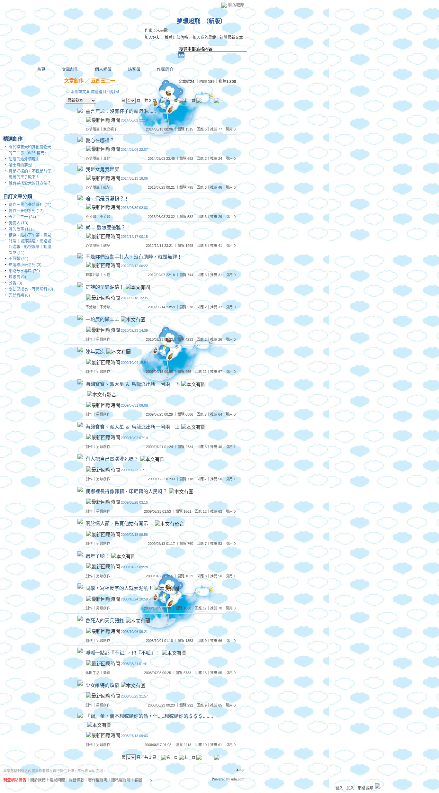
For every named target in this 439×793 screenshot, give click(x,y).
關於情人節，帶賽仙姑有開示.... (119, 524)
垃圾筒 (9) (17, 277)
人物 (106, 275)
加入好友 (152, 37)
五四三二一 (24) (22, 217)
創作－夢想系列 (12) (26, 211)
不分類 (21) (18, 259)
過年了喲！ (97, 556)
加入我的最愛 (204, 37)
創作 (89, 339)
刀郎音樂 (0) (19, 295)
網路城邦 (236, 4)
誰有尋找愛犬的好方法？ (30, 183)
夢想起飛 (188, 21)
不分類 (90, 217)
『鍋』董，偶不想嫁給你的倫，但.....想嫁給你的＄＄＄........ (149, 716)
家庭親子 (110, 129)
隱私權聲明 (120, 780)
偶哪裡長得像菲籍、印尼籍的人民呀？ (126, 491)
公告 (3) (15, 283)
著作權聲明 (97, 780)
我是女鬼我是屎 (102, 169)
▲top (240, 769)
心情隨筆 (92, 129)
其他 (106, 158)
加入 (350, 788)
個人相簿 (103, 69)
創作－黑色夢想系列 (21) (30, 205)
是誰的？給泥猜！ (104, 287)
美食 (106, 673)
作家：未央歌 (156, 30)
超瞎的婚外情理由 (24, 159)
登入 (339, 788)
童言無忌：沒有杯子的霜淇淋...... (120, 111)
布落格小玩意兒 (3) (25, 265)
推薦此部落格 (176, 37)
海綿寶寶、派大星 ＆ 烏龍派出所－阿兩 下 (132, 384)
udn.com (237, 779)
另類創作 (103, 339)
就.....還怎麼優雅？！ (107, 227)
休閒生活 (92, 673)
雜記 (106, 187)
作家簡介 (165, 69)
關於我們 (38, 780)
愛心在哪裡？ (99, 140)
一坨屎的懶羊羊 (102, 319)
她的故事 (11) (20, 229)
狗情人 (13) (18, 223)
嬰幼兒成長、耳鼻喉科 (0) (31, 289)
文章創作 (70, 69)
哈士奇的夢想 (20, 165)
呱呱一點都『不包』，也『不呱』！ (122, 653)
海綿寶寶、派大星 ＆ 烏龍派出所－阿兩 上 (132, 426)
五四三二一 (103, 80)
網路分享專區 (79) (24, 271)
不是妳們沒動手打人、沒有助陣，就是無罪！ (133, 256)
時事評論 (92, 275)
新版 (214, 21)
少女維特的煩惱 (102, 685)
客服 (138, 780)
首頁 (41, 69)
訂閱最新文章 (231, 37)
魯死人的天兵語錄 (104, 620)
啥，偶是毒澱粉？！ (107, 198)
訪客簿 (134, 69)
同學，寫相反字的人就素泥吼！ (119, 588)
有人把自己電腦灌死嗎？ (112, 459)
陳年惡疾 (95, 352)
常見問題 (57, 780)
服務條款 (76, 780)
